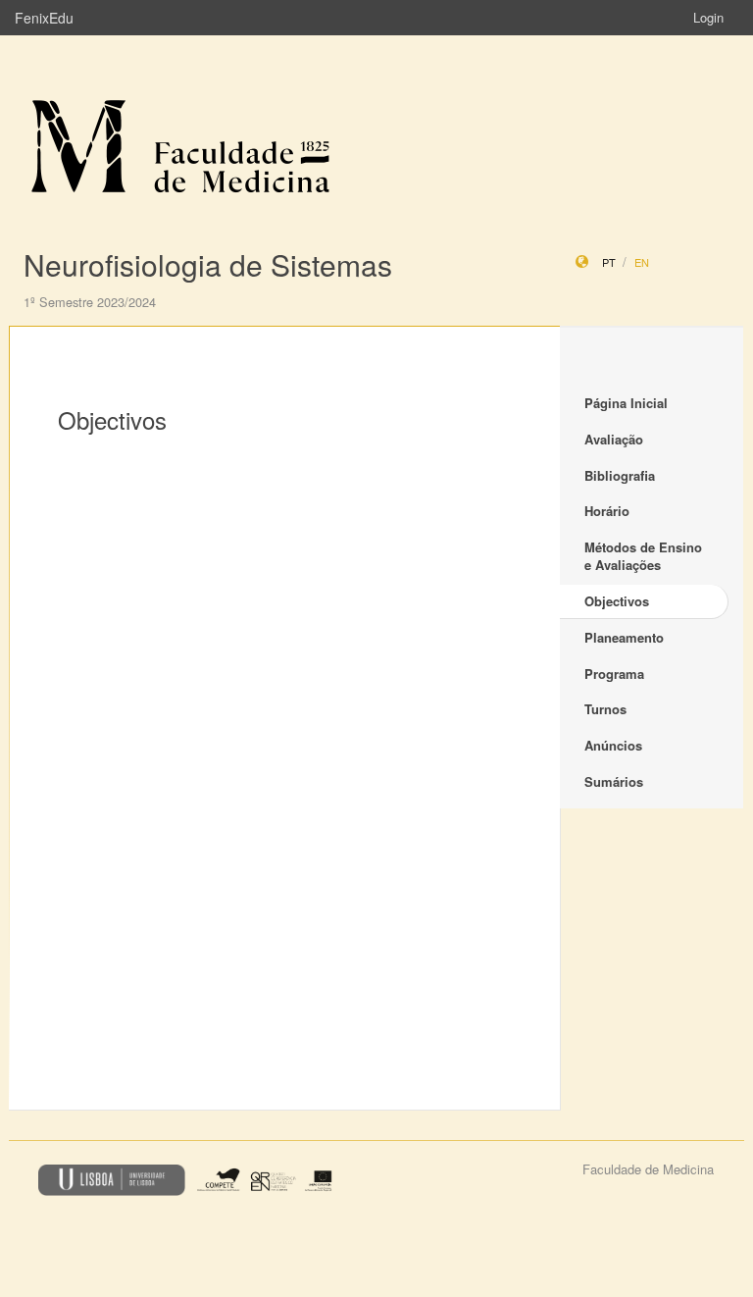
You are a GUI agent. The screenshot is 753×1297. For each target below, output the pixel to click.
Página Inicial (626, 402)
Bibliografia (619, 475)
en (641, 262)
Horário (606, 510)
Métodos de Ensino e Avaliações (643, 556)
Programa (614, 673)
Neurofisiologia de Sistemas (208, 264)
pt (609, 262)
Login (708, 17)
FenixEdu (44, 17)
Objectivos (616, 601)
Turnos (605, 709)
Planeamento (624, 637)
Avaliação (613, 439)
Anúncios (613, 745)
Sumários (613, 781)
